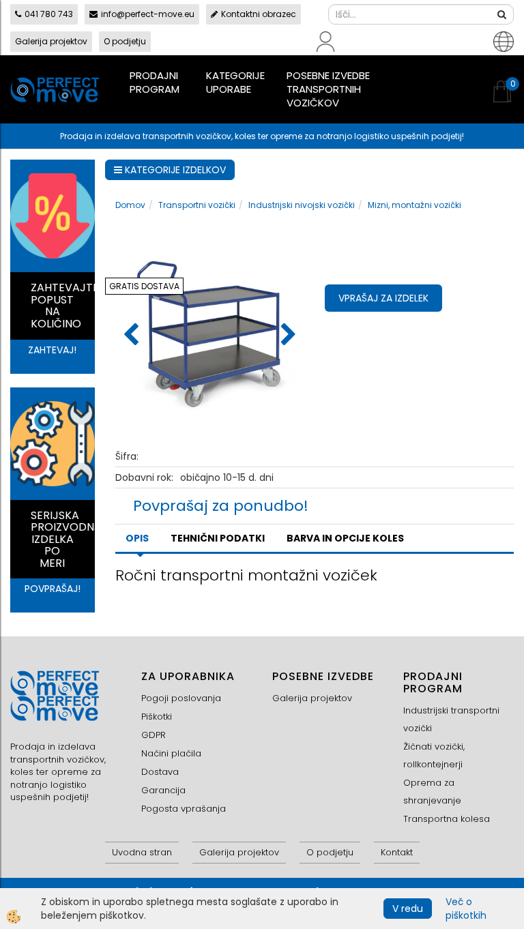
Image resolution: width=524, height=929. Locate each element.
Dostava (160, 771)
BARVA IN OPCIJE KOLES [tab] (345, 538)
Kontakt (397, 852)
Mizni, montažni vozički (414, 205)
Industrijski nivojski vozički (301, 205)
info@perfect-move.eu (147, 14)
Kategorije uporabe (235, 82)
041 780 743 (49, 14)
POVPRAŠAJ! (53, 588)
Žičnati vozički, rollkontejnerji (434, 755)
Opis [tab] (137, 538)
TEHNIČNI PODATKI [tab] (218, 538)
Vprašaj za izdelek (383, 298)
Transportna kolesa (446, 818)
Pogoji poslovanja (181, 698)
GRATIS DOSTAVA (144, 286)
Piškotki (156, 716)
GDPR (153, 734)
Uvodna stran (142, 852)
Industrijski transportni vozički (451, 719)
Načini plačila (171, 753)
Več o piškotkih (466, 908)
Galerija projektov (51, 41)
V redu (407, 908)
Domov (130, 205)
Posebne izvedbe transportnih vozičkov (328, 89)
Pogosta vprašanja (183, 808)
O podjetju (125, 41)
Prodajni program (154, 82)
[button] (287, 335)
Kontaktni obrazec (258, 14)
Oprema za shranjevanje (432, 791)
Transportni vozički (196, 205)
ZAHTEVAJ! (52, 350)
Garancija (163, 790)
